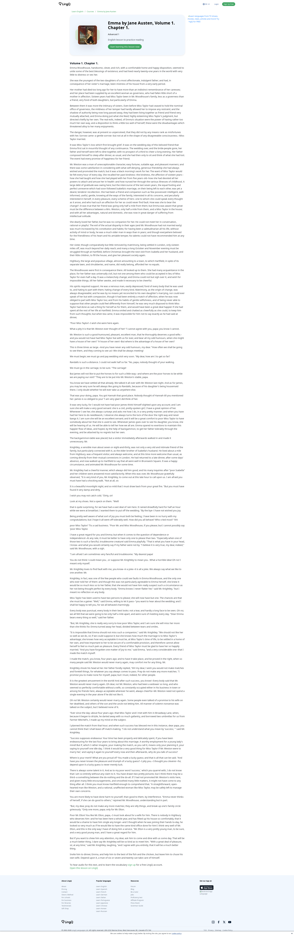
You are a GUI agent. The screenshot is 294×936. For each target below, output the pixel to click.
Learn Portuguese (103, 900)
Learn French (101, 892)
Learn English (77, 11)
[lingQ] (64, 4)
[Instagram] (213, 922)
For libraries (66, 903)
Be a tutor (134, 892)
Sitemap (218, 930)
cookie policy (176, 933)
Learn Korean (101, 908)
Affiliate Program (137, 900)
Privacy (210, 930)
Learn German (101, 895)
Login (216, 4)
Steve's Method (67, 895)
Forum (133, 886)
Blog (132, 889)
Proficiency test (136, 897)
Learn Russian (101, 911)
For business (66, 900)
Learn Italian (101, 897)
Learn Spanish (101, 889)
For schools (66, 897)
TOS (205, 930)
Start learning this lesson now (124, 46)
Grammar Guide (137, 906)
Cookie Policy (227, 930)
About (64, 886)
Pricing (64, 889)
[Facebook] (218, 922)
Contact (64, 892)
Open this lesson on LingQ (84, 868)
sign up (132, 864)
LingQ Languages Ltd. (80, 930)
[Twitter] (224, 922)
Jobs (132, 895)
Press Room (135, 903)
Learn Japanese (102, 903)
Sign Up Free (229, 4)
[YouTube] (229, 922)
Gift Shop (65, 908)
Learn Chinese (101, 906)
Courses (90, 11)
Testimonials (66, 906)
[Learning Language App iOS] (206, 887)
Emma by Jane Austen (106, 11)
